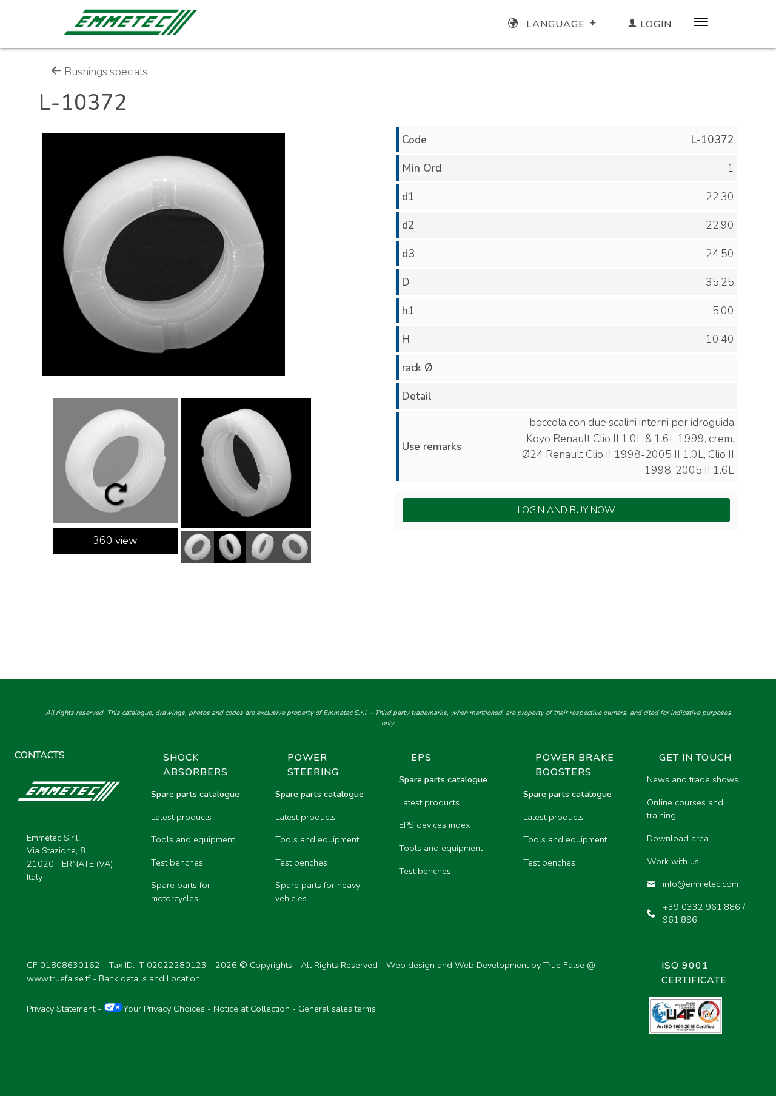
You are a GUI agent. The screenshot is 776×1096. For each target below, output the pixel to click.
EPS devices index (434, 825)
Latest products (181, 817)
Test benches (177, 862)
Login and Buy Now (566, 510)
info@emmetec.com (700, 884)
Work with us (673, 861)
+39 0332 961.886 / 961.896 (704, 913)
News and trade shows (692, 779)
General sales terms (337, 1009)
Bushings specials (104, 71)
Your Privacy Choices (164, 1009)
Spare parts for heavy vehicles (317, 891)
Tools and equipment (193, 839)
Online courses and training (685, 809)
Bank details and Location (149, 978)
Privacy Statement (61, 1009)
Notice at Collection (251, 1009)
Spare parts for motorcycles (180, 891)
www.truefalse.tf (58, 978)
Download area (678, 838)
